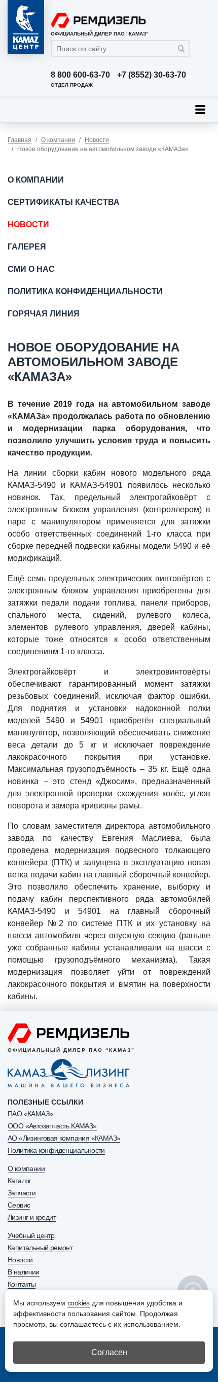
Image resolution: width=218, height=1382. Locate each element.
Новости (97, 140)
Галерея (27, 246)
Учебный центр (31, 1235)
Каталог (19, 1181)
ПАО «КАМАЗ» (30, 1114)
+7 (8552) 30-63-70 (151, 75)
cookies (78, 1303)
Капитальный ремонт (40, 1248)
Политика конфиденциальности (85, 291)
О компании (58, 140)
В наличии (24, 1272)
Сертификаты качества (64, 202)
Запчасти (21, 1193)
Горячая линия (44, 313)
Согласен (109, 1352)
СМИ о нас (31, 269)
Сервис (19, 1205)
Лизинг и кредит (32, 1217)
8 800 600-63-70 (80, 75)
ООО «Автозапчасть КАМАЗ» (52, 1126)
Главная (19, 140)
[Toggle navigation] (200, 109)
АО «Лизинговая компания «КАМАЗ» (64, 1138)
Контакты (21, 1284)
